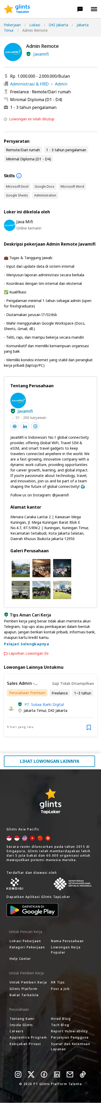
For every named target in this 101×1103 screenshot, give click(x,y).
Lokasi (34, 24)
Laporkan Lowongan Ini (28, 653)
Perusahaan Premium (27, 692)
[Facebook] (44, 1074)
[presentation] (17, 9)
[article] (50, 705)
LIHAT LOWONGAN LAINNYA (49, 761)
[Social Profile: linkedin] (25, 426)
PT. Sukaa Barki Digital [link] (44, 704)
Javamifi (41, 54)
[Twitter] (31, 1074)
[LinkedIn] (57, 1074)
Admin (61, 84)
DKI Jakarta (58, 24)
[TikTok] (83, 1074)
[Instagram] (18, 1074)
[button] (80, 9)
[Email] (70, 1074)
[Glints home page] (17, 9)
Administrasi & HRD (29, 84)
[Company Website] (14, 426)
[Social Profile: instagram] (35, 426)
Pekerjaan (12, 24)
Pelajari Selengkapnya (26, 643)
